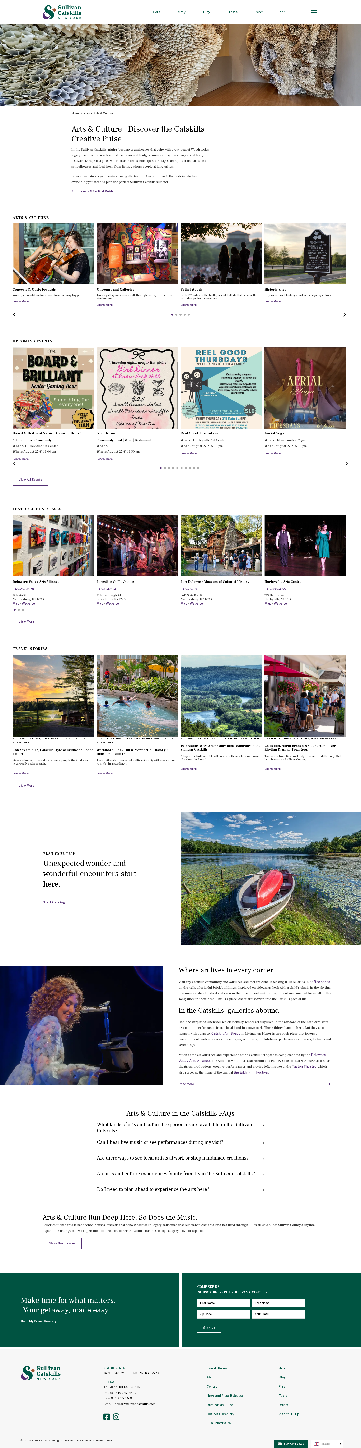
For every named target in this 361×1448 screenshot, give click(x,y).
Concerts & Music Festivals (119, 738)
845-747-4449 (126, 1393)
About (211, 1377)
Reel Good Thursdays (199, 433)
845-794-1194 (106, 589)
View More (26, 621)
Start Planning (54, 902)
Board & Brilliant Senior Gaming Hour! (47, 433)
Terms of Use (104, 1440)
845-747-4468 (121, 1398)
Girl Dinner (107, 433)
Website (28, 603)
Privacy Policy (85, 1440)
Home (75, 113)
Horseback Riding (56, 738)
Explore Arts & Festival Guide (92, 191)
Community (43, 440)
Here (156, 12)
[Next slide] (344, 315)
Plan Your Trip (289, 1414)
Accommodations (26, 738)
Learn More (21, 301)
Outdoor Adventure (244, 738)
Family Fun (150, 738)
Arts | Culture (23, 440)
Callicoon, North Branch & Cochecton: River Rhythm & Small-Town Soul (300, 748)
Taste (233, 12)
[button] (180, 1127)
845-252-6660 (191, 589)
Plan (282, 12)
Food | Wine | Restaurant (133, 440)
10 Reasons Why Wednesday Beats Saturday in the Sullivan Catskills (220, 748)
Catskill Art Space (225, 1033)
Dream (258, 12)
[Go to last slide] (15, 315)
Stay (182, 12)
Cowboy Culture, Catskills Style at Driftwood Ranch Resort (53, 752)
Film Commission (219, 1423)
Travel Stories (217, 1368)
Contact (213, 1386)
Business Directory (220, 1414)
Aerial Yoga (274, 433)
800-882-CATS (129, 1387)
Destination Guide (220, 1405)
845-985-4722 (275, 589)
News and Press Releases (225, 1395)
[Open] (314, 12)
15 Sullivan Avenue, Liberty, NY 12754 (131, 1373)
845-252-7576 (23, 589)
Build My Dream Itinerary (39, 1321)
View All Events (30, 479)
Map (16, 603)
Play (206, 12)
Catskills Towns (277, 738)
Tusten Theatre (304, 1067)
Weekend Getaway (324, 738)
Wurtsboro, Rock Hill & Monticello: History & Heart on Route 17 (133, 752)
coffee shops (320, 982)
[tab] (172, 315)
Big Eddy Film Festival (251, 1072)
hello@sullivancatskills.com (134, 1404)
